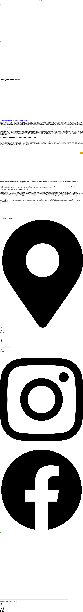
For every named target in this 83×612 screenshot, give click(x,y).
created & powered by (4, 607)
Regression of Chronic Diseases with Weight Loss (11, 120)
